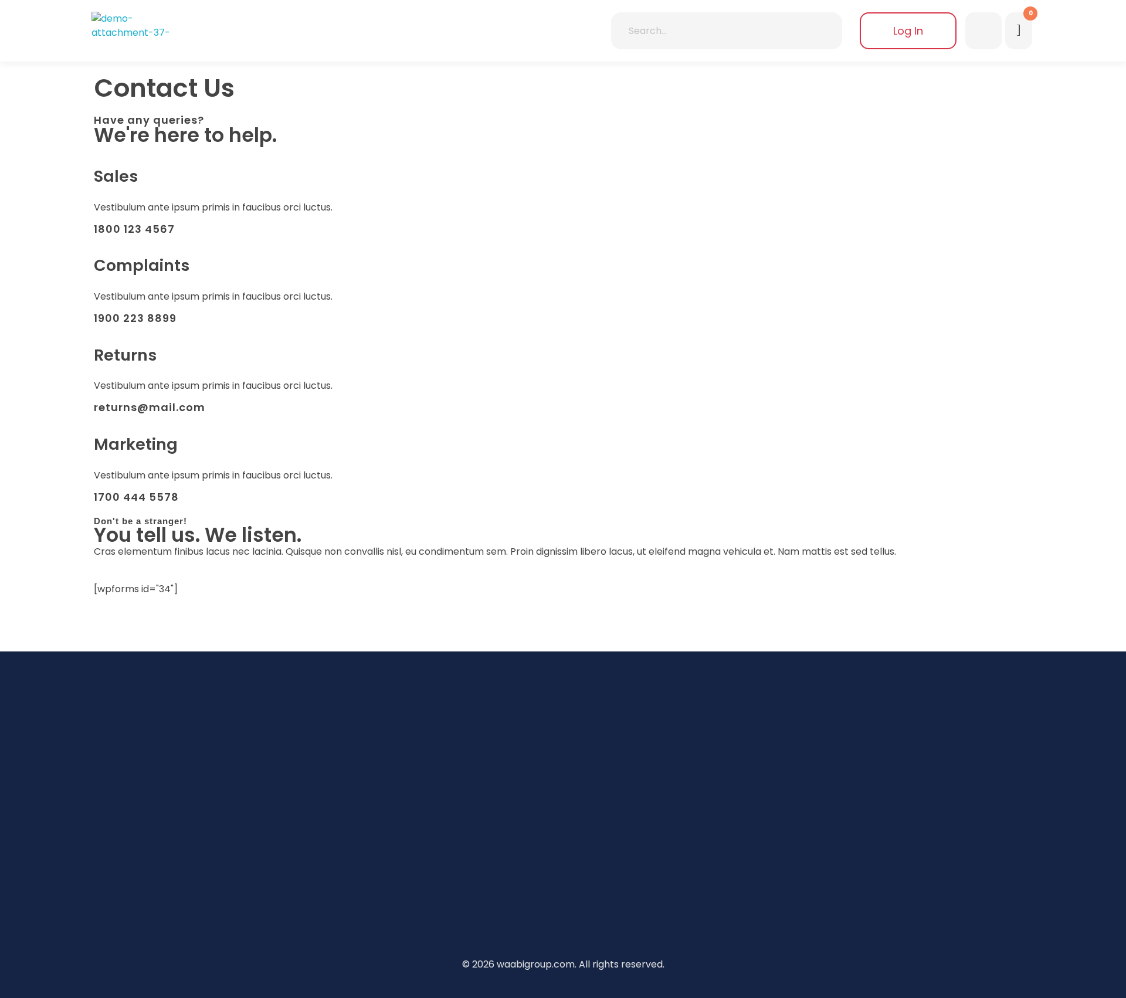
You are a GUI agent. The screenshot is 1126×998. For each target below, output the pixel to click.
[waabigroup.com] (134, 27)
